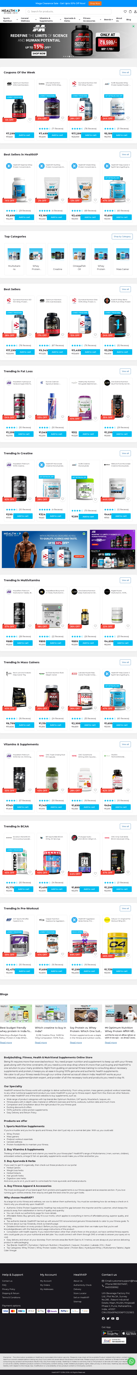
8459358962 (112, 1287)
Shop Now (95, 3)
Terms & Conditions (11, 1297)
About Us (78, 1281)
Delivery (77, 1289)
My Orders (45, 1285)
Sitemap (77, 1301)
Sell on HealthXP (81, 1297)
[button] (125, 11)
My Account (46, 1281)
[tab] (63, 56)
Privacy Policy (8, 1289)
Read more (6, 1042)
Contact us (7, 1281)
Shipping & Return (10, 1293)
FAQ (4, 1285)
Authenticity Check (83, 1285)
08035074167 (120, 1284)
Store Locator (80, 1293)
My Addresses (46, 1289)
